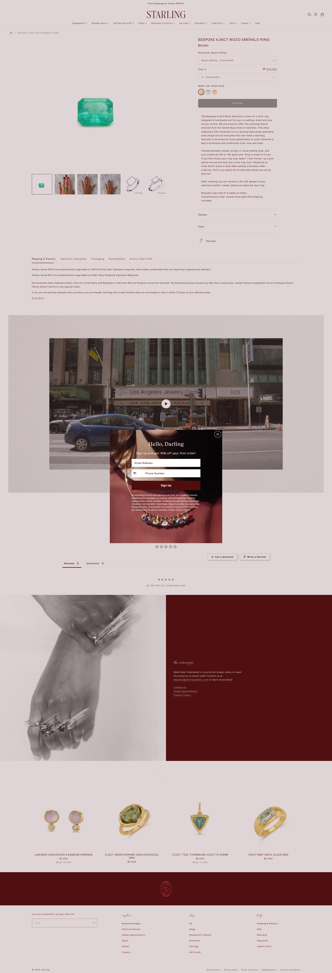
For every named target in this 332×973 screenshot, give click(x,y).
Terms (187, 509)
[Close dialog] (218, 434)
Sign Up (166, 485)
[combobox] (138, 473)
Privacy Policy (175, 509)
